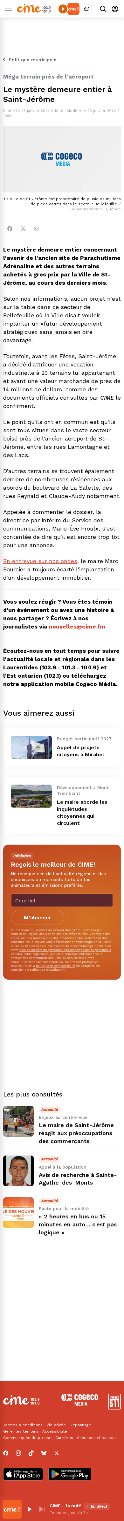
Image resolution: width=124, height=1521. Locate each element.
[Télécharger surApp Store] (23, 1475)
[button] (29, 1509)
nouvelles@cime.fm (77, 626)
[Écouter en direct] (63, 9)
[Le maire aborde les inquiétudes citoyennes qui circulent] (31, 796)
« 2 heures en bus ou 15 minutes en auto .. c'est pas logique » (78, 1224)
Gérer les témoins (20, 1431)
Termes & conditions (23, 1425)
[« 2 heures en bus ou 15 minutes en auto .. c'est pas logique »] (18, 1212)
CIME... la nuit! (65, 1505)
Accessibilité (54, 1431)
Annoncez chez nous (97, 1437)
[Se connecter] (115, 9)
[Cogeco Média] (79, 1404)
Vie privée (56, 1425)
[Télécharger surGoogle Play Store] (69, 1475)
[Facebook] (10, 228)
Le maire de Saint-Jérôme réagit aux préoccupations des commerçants (76, 1133)
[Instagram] (18, 1453)
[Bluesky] (43, 1453)
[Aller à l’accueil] (34, 11)
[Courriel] (36, 228)
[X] (56, 1453)
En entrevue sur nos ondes (40, 561)
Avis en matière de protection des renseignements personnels (65, 950)
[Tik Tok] (31, 1453)
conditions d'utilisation (28, 969)
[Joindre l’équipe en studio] (87, 9)
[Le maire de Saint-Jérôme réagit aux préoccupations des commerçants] (18, 1121)
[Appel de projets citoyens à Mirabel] (31, 747)
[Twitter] (23, 228)
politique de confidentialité (55, 966)
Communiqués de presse (27, 1437)
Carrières (64, 1437)
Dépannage (80, 1425)
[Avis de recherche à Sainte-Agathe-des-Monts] (18, 1171)
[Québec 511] (114, 1408)
